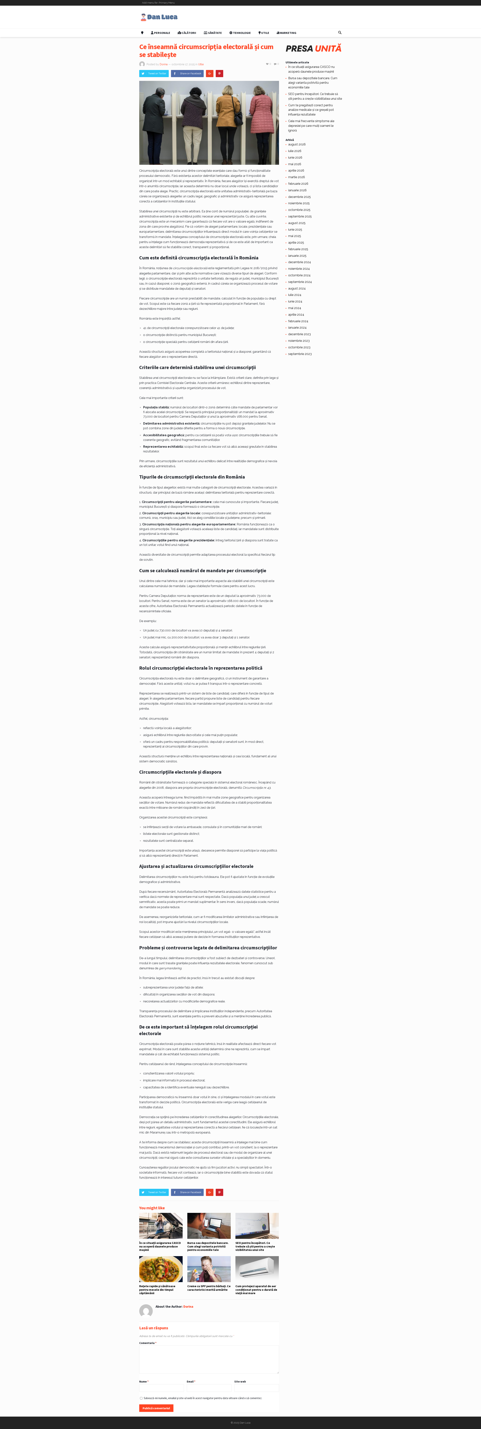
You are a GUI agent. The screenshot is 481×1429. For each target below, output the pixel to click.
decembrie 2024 (299, 262)
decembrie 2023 (299, 334)
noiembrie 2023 (299, 341)
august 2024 (297, 288)
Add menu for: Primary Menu (158, 2)
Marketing (287, 33)
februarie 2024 (298, 321)
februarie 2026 (298, 183)
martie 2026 (296, 177)
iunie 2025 (295, 229)
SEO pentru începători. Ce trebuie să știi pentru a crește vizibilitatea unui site (255, 1246)
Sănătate (214, 33)
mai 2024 (294, 308)
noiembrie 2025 (299, 203)
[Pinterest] (219, 73)
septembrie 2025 (300, 216)
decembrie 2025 (299, 197)
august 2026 (297, 144)
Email (191, 1381)
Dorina (164, 64)
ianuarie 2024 (297, 327)
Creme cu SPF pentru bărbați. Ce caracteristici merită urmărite (209, 1287)
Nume (144, 1381)
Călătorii (188, 33)
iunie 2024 (295, 301)
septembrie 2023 (300, 354)
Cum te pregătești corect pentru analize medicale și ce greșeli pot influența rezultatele (311, 109)
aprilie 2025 (296, 242)
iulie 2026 (294, 151)
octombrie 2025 (299, 210)
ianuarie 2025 (297, 256)
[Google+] (209, 73)
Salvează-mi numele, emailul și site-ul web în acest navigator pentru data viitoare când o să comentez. (203, 1398)
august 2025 (297, 223)
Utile (265, 33)
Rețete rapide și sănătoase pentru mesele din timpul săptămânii (157, 1289)
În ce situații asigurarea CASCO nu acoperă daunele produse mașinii (160, 1246)
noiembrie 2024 (299, 268)
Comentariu (148, 1343)
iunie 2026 (295, 157)
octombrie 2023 (299, 347)
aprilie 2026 (296, 170)
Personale (162, 33)
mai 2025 (294, 236)
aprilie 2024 (296, 314)
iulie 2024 (294, 295)
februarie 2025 (298, 249)
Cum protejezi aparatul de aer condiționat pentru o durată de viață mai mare (256, 1289)
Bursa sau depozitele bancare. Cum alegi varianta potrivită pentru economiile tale (207, 1246)
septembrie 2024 (300, 282)
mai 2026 (294, 164)
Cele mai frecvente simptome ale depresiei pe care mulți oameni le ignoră (311, 125)
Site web (240, 1381)
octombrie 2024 (299, 275)
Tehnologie (241, 33)
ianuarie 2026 (297, 190)
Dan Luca (245, 1422)
